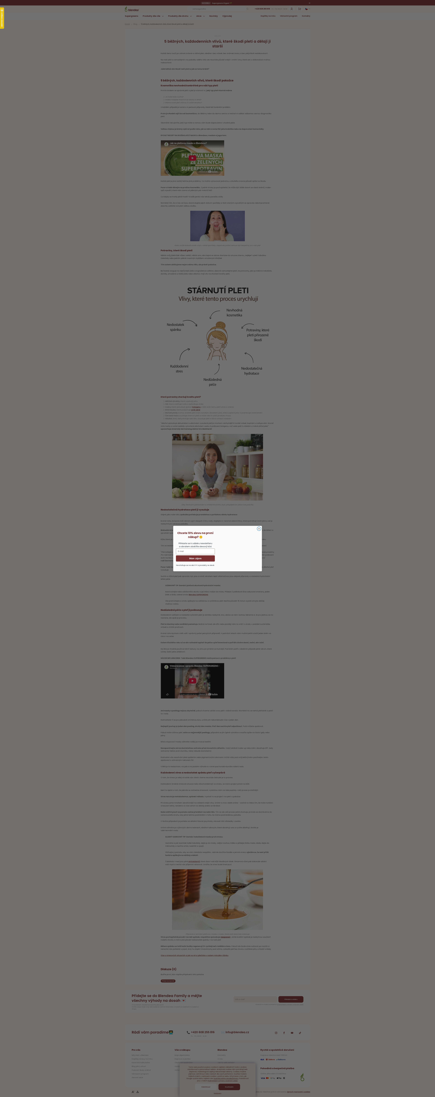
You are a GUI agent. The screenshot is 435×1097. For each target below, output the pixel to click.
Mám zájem (195, 558)
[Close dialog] (259, 529)
